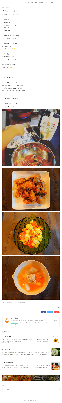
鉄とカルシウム (6, 349)
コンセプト (18, 2)
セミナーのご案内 (39, 2)
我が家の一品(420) (12, 302)
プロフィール (9, 2)
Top (2, 2)
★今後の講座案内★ (7, 336)
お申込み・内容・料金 (28, 2)
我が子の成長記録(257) (21, 302)
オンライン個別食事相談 (51, 2)
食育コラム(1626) (5, 302)
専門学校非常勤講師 (7, 362)
